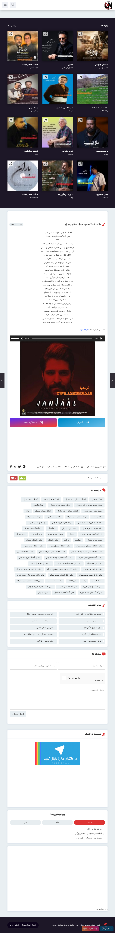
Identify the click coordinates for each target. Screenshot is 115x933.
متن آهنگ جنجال (55, 581)
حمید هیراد (50, 466)
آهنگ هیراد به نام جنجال (67, 511)
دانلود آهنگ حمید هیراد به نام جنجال (83, 224)
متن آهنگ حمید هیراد (67, 586)
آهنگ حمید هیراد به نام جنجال (89, 505)
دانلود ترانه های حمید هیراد (90, 575)
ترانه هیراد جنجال (69, 528)
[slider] (15, 338)
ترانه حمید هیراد (34, 517)
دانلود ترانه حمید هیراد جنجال (28, 569)
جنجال (71, 534)
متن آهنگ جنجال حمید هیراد (29, 581)
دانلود (66, 540)
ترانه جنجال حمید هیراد (77, 517)
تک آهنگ (66, 466)
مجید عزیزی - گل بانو (92, 627)
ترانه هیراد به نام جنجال (92, 528)
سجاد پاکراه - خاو (94, 829)
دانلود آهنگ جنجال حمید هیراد (89, 546)
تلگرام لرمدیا (79, 422)
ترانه (27, 511)
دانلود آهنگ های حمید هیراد (90, 557)
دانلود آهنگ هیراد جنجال (29, 557)
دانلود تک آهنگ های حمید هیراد (30, 575)
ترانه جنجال (97, 517)
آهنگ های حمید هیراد (93, 511)
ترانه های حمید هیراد (37, 522)
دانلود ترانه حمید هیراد (92, 569)
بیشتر (13, 25)
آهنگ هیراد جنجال (43, 511)
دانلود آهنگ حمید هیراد (33, 546)
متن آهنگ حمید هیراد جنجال (40, 586)
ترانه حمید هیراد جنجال (62, 522)
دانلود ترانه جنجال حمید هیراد (68, 563)
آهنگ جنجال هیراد (51, 499)
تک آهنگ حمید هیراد (33, 528)
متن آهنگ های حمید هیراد (91, 592)
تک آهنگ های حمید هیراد (91, 534)
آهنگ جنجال (97, 499)
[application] (57, 338)
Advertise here (102, 909)
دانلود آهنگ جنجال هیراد (59, 546)
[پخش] (101, 338)
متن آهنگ (72, 581)
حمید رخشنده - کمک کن (42, 621)
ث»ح (60, 466)
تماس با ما (14, 925)
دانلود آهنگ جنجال (34, 540)
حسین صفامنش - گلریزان (90, 634)
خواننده (78, 540)
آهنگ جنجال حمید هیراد (75, 499)
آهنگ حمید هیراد (30, 499)
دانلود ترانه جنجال (94, 563)
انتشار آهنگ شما (29, 925)
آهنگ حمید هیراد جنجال (60, 505)
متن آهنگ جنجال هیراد (92, 586)
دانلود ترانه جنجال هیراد (40, 563)
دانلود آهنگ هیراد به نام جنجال (59, 557)
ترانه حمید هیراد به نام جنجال (90, 522)
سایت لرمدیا (97, 581)
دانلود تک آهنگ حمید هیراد (61, 575)
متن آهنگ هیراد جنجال (64, 592)
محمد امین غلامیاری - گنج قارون (88, 838)
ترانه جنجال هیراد (54, 517)
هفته (90, 822)
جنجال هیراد (36, 534)
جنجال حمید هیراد (55, 534)
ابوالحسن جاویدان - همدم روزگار (88, 833)
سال (25, 822)
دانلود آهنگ (53, 540)
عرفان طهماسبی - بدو (92, 641)
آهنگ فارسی (75, 466)
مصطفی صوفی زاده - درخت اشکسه (38, 634)
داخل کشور (41, 466)
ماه (57, 822)
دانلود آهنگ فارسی (25, 551)
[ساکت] (22, 338)
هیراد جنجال (43, 592)
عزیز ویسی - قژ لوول (44, 641)
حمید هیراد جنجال (94, 540)
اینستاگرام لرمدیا (31, 422)
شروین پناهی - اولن (44, 627)
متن (84, 581)
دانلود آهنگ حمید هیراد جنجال (52, 551)
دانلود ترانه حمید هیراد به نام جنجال (62, 569)
